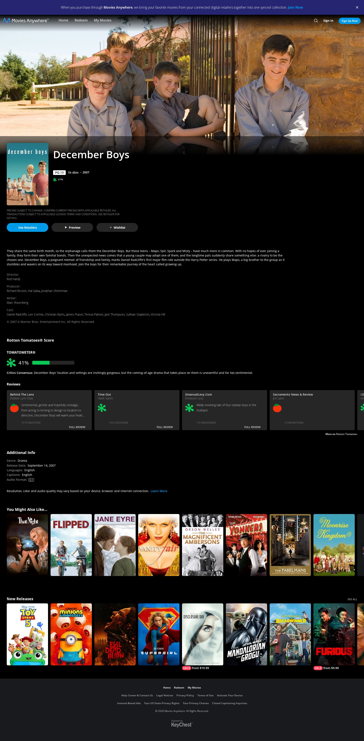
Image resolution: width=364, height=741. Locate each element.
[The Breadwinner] (290, 634)
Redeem (81, 20)
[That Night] (27, 545)
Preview (74, 228)
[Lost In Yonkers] (246, 545)
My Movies (102, 20)
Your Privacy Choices (196, 703)
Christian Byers (55, 314)
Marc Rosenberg (17, 303)
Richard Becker (17, 291)
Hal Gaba (34, 291)
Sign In (328, 21)
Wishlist (119, 228)
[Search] (316, 20)
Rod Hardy (13, 279)
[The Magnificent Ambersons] (202, 545)
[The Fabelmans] (290, 545)
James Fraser (74, 314)
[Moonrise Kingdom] (334, 545)
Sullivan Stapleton (137, 314)
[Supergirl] (158, 634)
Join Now (295, 7)
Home (63, 20)
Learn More (159, 491)
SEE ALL (352, 599)
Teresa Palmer (93, 314)
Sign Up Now (350, 21)
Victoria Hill (158, 314)
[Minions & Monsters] (71, 634)
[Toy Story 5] (27, 634)
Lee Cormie (35, 314)
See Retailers (27, 228)
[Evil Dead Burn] (115, 634)
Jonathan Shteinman (54, 291)
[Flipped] (71, 545)
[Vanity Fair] (158, 545)
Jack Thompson (114, 314)
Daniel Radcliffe (17, 314)
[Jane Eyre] (115, 545)
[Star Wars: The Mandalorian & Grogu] (246, 634)
